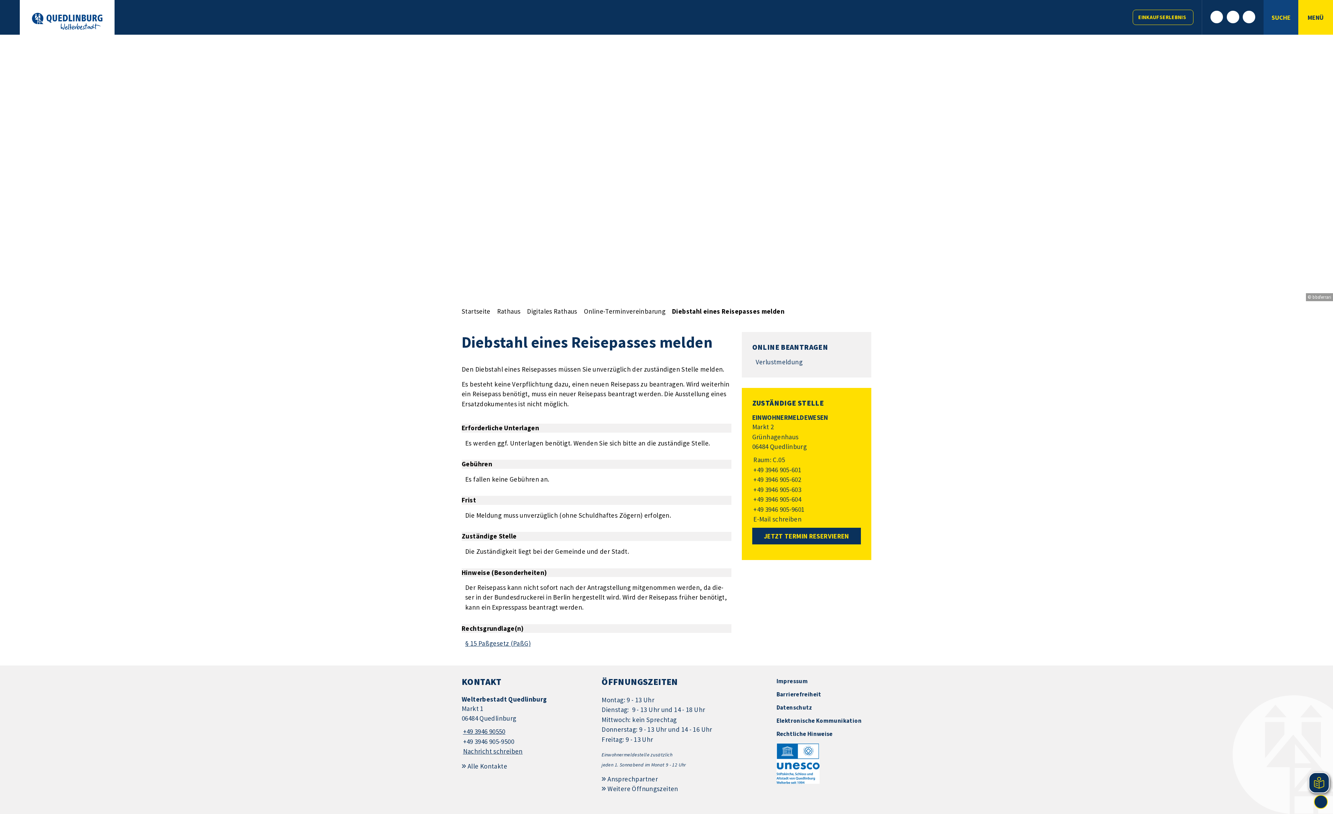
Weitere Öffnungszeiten (642, 789)
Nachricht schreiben (493, 751)
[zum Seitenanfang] (1321, 802)
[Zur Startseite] (67, 21)
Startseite (476, 311)
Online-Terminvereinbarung (625, 311)
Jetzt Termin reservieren (806, 536)
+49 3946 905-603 (777, 489)
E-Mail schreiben (777, 519)
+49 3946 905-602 (777, 479)
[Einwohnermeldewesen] (806, 468)
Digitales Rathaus (552, 311)
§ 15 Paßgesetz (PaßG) (498, 643)
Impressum (792, 681)
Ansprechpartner (632, 779)
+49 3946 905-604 (777, 499)
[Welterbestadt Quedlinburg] (526, 725)
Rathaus (509, 311)
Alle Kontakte (487, 766)
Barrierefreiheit (799, 694)
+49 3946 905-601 (777, 470)
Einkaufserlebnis (1162, 17)
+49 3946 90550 (483, 731)
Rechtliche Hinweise (805, 734)
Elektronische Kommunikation (819, 720)
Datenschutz (794, 707)
